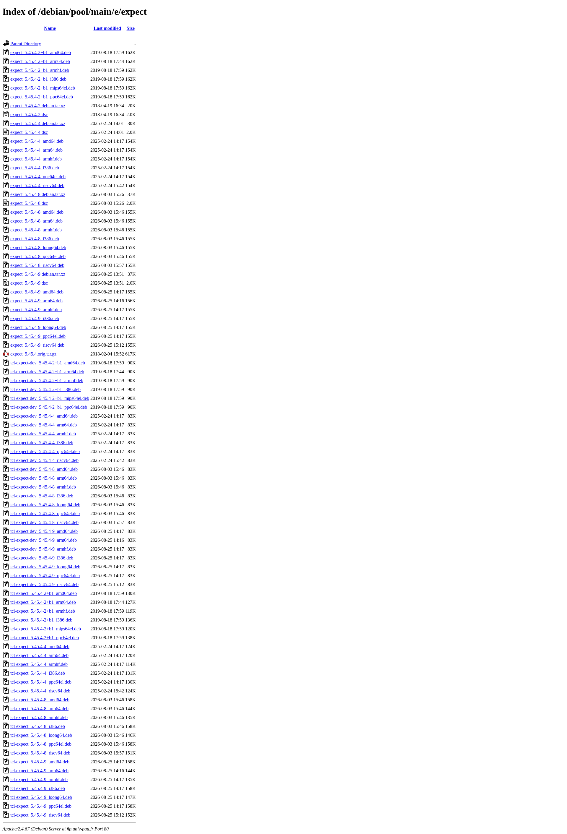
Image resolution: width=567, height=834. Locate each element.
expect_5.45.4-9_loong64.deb (38, 327)
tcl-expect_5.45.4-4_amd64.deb (39, 646)
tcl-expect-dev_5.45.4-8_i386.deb (41, 495)
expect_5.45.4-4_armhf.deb (36, 158)
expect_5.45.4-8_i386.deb (34, 238)
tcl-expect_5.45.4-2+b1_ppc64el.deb (44, 637)
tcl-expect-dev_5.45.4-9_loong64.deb (45, 566)
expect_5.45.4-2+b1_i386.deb (38, 79)
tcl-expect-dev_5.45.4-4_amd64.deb (44, 415)
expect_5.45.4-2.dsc (29, 114)
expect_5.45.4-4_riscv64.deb (37, 185)
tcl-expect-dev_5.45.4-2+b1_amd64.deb (47, 362)
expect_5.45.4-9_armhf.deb (36, 309)
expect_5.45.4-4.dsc (29, 132)
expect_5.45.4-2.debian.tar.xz (37, 105)
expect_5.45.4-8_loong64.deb (38, 247)
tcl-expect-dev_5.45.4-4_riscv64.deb (44, 460)
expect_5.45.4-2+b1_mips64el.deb (42, 87)
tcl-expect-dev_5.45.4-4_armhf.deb (43, 433)
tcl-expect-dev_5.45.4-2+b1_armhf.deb (46, 380)
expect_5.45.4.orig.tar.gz (33, 353)
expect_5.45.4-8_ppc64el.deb (38, 256)
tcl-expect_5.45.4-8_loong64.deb (41, 735)
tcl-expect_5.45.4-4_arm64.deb (39, 655)
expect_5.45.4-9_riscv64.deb (37, 345)
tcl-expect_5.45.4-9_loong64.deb (41, 797)
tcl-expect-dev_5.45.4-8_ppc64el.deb (45, 513)
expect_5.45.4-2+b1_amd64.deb (40, 52)
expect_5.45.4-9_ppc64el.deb (38, 336)
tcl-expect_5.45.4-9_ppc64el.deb (40, 806)
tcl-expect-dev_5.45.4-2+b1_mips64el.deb (49, 398)
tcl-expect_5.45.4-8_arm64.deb (39, 708)
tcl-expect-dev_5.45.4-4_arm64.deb (43, 424)
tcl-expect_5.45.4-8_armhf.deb (39, 717)
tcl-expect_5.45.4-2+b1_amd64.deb (43, 593)
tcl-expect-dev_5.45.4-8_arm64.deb (43, 478)
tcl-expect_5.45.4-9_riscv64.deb (40, 814)
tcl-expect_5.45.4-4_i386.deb (37, 673)
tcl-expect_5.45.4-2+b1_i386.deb (41, 619)
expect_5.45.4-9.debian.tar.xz (37, 274)
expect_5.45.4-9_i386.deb (34, 318)
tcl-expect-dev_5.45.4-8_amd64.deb (44, 469)
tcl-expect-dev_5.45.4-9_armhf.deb (43, 548)
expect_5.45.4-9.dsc (29, 282)
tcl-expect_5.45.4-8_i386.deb (37, 726)
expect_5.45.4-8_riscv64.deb (37, 265)
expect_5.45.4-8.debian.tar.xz (37, 194)
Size (131, 28)
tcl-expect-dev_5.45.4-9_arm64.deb (43, 540)
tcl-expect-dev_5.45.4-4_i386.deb (41, 442)
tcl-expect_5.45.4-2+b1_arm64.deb (43, 602)
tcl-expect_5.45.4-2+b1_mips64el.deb (45, 628)
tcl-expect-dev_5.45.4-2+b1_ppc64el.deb (48, 407)
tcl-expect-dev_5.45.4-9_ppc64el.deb (45, 575)
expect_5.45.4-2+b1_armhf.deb (39, 70)
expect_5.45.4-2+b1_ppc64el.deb (41, 96)
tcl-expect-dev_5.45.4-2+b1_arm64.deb (47, 371)
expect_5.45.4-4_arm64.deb (36, 149)
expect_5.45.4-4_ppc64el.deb (38, 176)
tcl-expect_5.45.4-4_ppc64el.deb (40, 681)
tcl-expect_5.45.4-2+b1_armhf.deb (42, 611)
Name (50, 28)
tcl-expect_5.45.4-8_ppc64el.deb (40, 744)
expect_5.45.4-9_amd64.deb (36, 291)
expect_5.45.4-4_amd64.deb (36, 141)
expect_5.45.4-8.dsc (29, 203)
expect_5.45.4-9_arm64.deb (36, 300)
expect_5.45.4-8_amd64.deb (36, 212)
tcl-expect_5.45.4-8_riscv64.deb (40, 752)
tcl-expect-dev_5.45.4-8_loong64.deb (45, 504)
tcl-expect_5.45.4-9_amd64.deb (39, 761)
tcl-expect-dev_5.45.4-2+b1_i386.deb (45, 389)
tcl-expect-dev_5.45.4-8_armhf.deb (43, 486)
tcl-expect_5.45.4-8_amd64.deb (39, 699)
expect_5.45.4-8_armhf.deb (36, 229)
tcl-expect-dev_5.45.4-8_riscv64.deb (44, 522)
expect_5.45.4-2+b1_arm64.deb (40, 61)
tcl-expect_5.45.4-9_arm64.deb (39, 770)
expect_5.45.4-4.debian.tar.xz (37, 123)
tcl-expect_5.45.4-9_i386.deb (37, 788)
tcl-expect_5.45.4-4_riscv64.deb (40, 690)
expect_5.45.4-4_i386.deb (34, 167)
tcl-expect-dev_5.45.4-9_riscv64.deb (44, 584)
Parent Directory (25, 43)
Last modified (107, 28)
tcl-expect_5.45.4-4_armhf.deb (39, 664)
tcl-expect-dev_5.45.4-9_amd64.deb (44, 531)
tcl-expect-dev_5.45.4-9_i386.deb (41, 557)
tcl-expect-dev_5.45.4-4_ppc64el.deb (45, 451)
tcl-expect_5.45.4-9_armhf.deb (39, 779)
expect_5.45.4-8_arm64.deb (36, 220)
